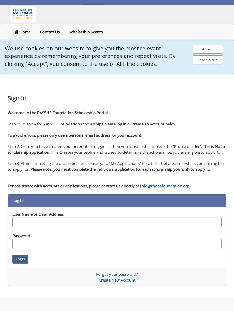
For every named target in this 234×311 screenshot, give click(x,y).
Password (21, 235)
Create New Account (117, 280)
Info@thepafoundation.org (164, 186)
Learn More (208, 59)
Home (25, 32)
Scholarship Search (86, 32)
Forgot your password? (117, 274)
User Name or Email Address (38, 214)
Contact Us (50, 32)
